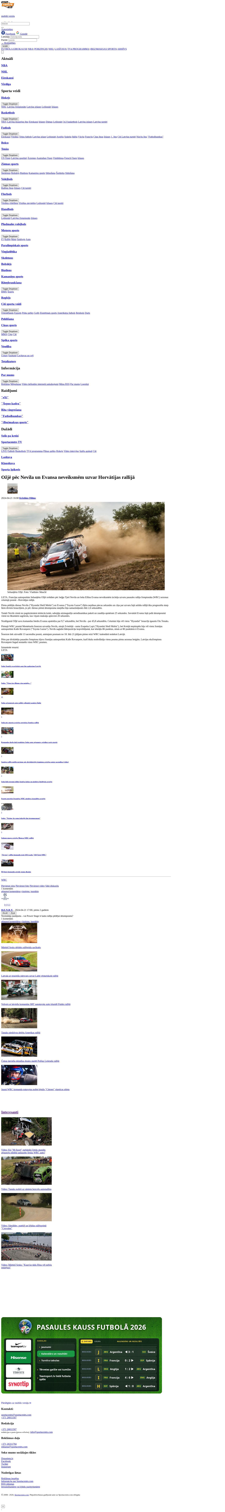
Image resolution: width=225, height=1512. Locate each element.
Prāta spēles (27, 313)
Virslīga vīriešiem (9, 203)
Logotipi (85, 384)
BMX (4, 291)
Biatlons (24, 173)
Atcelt (5, 913)
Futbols (11, 451)
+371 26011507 (9, 1417)
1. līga (114, 136)
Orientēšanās (7, 313)
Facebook (10, 34)
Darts (87, 313)
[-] (9, 905)
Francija (89, 136)
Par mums (75, 384)
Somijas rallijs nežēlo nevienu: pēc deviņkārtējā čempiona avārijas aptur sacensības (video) (35, 762)
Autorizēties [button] (7, 29)
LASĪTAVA (60, 49)
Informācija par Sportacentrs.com (17, 1481)
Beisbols (80, 313)
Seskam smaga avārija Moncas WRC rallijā (17, 838)
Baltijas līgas (7, 188)
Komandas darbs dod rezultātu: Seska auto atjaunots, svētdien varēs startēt (29, 742)
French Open (70, 158)
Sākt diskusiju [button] (52, 886)
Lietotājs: (5, 36)
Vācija (81, 136)
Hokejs (59, 451)
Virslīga (15, 136)
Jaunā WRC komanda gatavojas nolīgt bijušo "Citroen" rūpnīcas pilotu (35, 1089)
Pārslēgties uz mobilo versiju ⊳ (16, 1403)
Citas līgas (98, 136)
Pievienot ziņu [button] (8, 886)
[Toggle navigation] (2, 52)
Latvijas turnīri (100, 121)
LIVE (4, 451)
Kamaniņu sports (37, 173)
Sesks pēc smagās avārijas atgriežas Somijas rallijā (20, 722)
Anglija (60, 136)
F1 (2, 239)
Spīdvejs (21, 239)
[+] (5, 905)
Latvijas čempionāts (16, 107)
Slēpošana (50, 173)
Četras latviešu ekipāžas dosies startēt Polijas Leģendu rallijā (30, 1061)
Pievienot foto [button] (22, 886)
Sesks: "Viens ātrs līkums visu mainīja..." (16, 683)
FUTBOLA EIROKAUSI (14, 49)
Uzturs (4, 355)
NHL (51, 49)
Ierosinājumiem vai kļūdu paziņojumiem (20, 1486)
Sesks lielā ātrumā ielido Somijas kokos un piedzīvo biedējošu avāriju (26, 782)
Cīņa (10, 334)
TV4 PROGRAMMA (78, 49)
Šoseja (11, 291)
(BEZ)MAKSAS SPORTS (103, 49)
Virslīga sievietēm (27, 203)
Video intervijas (71, 451)
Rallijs (7, 239)
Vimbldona (58, 158)
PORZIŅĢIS (40, 49)
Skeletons (6, 173)
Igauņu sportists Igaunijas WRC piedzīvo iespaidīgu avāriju (23, 799)
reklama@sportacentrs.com (14, 1446)
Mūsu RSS (64, 384)
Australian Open (44, 158)
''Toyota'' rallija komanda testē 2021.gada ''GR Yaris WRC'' (24, 855)
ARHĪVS (122, 49)
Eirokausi (33, 121)
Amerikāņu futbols (66, 313)
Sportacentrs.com (22, 1495)
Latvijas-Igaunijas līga (17, 121)
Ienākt (5, 46)
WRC (4, 880)
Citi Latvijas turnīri (127, 136)
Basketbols (20, 451)
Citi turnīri (26, 188)
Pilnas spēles (49, 451)
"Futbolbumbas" (155, 136)
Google (23, 34)
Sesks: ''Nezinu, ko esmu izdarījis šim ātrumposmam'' (20, 818)
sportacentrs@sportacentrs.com (16, 1415)
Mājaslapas (15, 384)
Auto (28, 239)
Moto (13, 239)
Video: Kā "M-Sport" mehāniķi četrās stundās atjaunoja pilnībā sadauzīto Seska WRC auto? (23, 1151)
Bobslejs (15, 173)
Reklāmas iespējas (10, 1478)
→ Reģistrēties (8, 43)
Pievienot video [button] (37, 886)
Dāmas (49, 121)
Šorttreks (60, 173)
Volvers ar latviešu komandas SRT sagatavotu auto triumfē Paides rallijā (35, 1004)
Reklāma (5, 384)
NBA (30, 49)
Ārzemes (31, 158)
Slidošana (70, 173)
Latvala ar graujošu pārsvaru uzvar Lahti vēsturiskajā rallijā (29, 976)
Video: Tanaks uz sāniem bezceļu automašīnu (26, 1189)
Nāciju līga (141, 136)
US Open (5, 158)
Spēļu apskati (85, 451)
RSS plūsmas (7, 1484)
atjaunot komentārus (11, 891)
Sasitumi (12, 355)
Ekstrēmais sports (48, 313)
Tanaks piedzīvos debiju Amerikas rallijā (20, 1032)
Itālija (74, 136)
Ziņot (13, 913)
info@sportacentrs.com (41, 1432)
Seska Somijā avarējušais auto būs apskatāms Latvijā (21, 666)
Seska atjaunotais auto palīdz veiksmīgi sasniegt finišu (21, 703)
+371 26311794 (9, 1444)
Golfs (36, 313)
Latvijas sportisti (19, 158)
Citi (15, 334)
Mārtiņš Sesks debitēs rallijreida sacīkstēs (21, 947)
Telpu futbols (25, 136)
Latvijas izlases (34, 107)
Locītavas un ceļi (25, 355)
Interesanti (9, 1112)
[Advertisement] (27, 1293)
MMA (4, 334)
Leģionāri (46, 107)
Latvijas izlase (39, 136)
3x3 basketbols (70, 121)
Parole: (4, 40)
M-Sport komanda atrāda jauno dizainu (16, 872)
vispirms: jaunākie (30, 891)
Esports (17, 313)
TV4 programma (34, 451)
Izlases (55, 107)
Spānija (67, 136)
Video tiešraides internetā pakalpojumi (40, 384)
